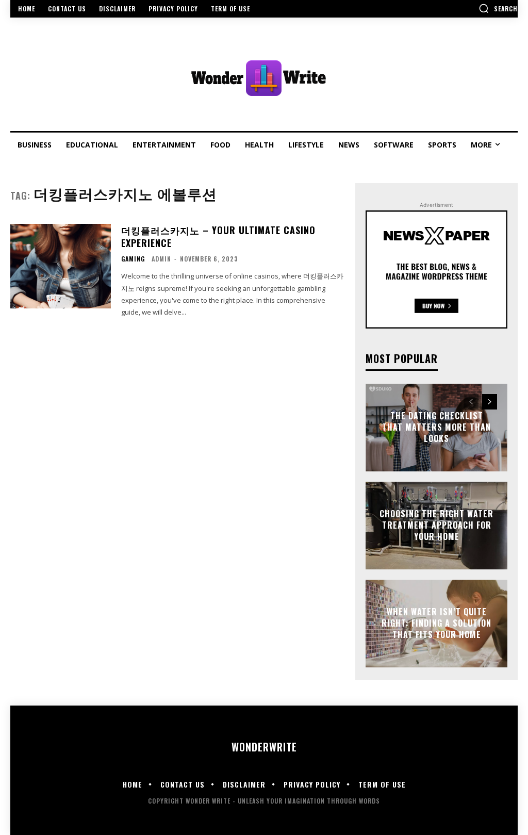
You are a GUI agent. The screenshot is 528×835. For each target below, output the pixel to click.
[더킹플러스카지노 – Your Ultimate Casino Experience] (60, 266)
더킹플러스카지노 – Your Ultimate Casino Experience (218, 236)
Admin (161, 258)
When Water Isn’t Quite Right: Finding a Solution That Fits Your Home (436, 623)
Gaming (133, 259)
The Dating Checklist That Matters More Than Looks (436, 427)
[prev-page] (471, 402)
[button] (498, 8)
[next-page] (489, 402)
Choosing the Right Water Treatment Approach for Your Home (436, 525)
